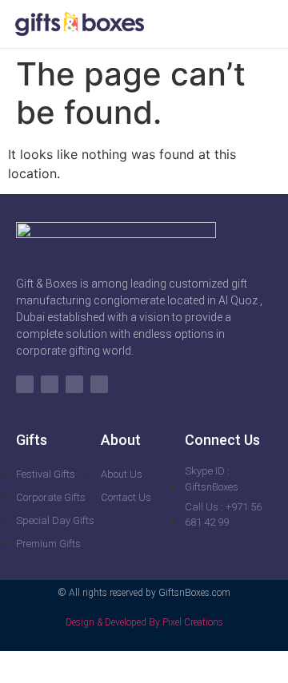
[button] (263, 24)
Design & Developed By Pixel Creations (144, 622)
